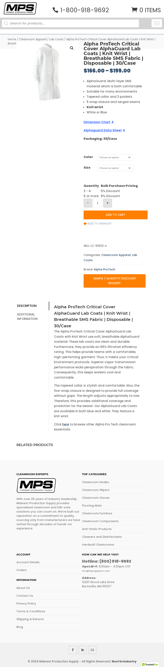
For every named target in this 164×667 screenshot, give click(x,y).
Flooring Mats (92, 506)
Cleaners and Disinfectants (102, 537)
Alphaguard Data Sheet (103, 130)
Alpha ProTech (104, 269)
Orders (21, 570)
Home (12, 39)
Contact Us (24, 596)
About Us (23, 588)
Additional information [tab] (27, 316)
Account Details (28, 562)
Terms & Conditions (30, 611)
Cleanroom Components (100, 521)
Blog (19, 627)
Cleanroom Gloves (96, 498)
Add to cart (115, 215)
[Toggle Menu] (157, 23)
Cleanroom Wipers (95, 490)
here (65, 424)
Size (87, 167)
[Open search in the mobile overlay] (74, 23)
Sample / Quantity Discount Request (114, 280)
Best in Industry (124, 661)
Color (88, 157)
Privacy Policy (26, 604)
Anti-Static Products (97, 529)
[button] (71, 48)
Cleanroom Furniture (97, 513)
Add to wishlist (99, 224)
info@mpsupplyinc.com (96, 570)
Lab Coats (56, 39)
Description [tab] (27, 306)
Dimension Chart (97, 122)
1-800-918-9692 (84, 10)
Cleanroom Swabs (95, 482)
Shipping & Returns (30, 619)
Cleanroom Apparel (32, 39)
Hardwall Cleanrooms (98, 545)
